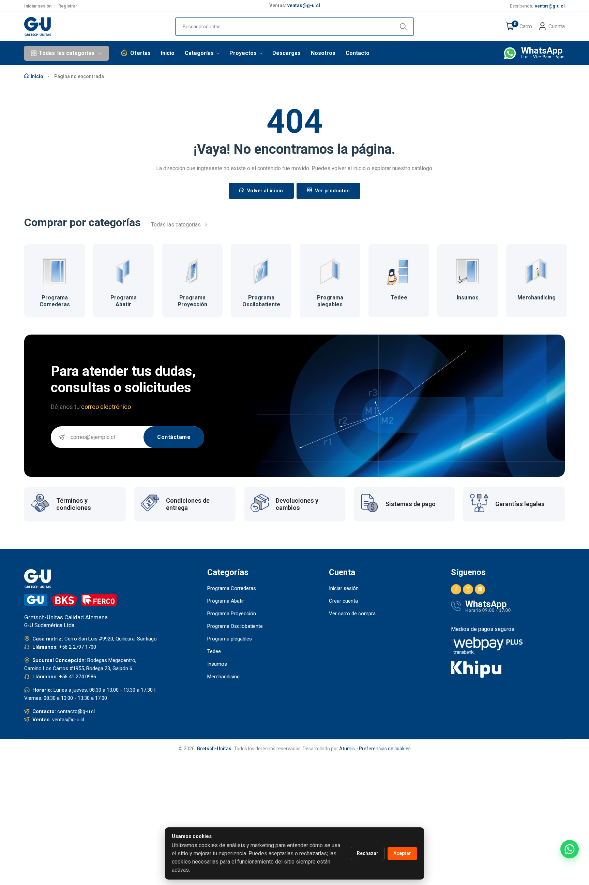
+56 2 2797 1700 (77, 647)
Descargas (286, 53)
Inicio (168, 53)
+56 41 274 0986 (77, 677)
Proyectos (243, 53)
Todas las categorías (176, 224)
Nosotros (323, 53)
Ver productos (332, 190)
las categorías (66, 53)
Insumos (468, 297)
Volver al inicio (264, 190)
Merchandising (536, 297)
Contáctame (174, 437)
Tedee (399, 297)
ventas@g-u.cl (303, 5)
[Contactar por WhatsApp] (569, 849)
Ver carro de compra (352, 613)
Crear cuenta (343, 601)
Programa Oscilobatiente (261, 300)
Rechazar (367, 853)
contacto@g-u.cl (76, 711)
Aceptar (402, 853)
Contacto (357, 53)
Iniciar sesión (37, 6)
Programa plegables (330, 300)
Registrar (67, 6)
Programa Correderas (55, 300)
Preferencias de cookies (385, 748)
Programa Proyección (192, 300)
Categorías (200, 53)
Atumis (347, 748)
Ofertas (140, 53)
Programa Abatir (123, 300)
